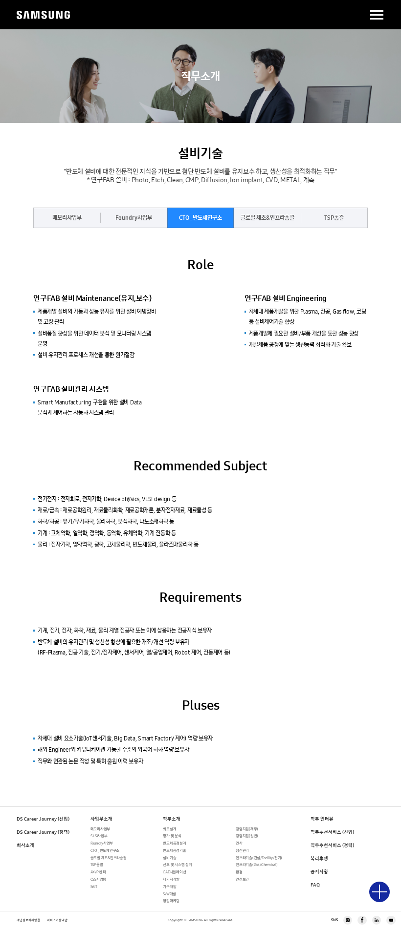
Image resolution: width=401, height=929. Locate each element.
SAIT (93, 887)
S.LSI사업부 (99, 836)
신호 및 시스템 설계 (177, 865)
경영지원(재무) (247, 829)
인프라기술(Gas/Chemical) (256, 865)
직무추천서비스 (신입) (332, 832)
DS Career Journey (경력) (43, 832)
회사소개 (25, 845)
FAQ (315, 885)
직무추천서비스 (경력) (332, 845)
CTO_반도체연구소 (200, 217)
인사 (239, 843)
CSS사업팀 (98, 879)
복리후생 (319, 858)
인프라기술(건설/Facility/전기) (259, 858)
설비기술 (169, 858)
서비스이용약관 (57, 920)
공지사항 (319, 871)
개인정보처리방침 (28, 920)
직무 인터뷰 (322, 819)
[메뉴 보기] (379, 892)
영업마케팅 (171, 901)
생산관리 (242, 850)
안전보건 (242, 879)
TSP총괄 (334, 217)
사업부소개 (101, 819)
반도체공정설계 (174, 843)
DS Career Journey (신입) (43, 819)
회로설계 (169, 829)
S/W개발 (169, 894)
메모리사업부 (67, 217)
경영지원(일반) (247, 836)
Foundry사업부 (133, 217)
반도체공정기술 (174, 850)
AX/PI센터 (98, 872)
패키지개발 (171, 879)
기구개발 (169, 887)
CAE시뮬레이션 (174, 872)
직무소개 (171, 819)
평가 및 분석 (172, 836)
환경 (239, 872)
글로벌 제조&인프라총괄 (267, 217)
